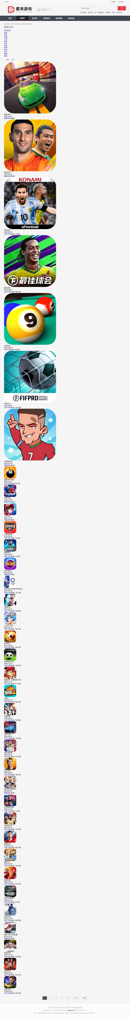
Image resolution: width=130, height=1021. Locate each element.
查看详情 (7, 118)
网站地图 (74, 1007)
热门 (13, 59)
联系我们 (55, 1007)
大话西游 (107, 12)
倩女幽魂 (100, 12)
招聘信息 (62, 1007)
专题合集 (71, 18)
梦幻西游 (83, 12)
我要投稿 (80, 1007)
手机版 (113, 1)
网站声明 (68, 1007)
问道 (113, 12)
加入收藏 (121, 1)
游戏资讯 (46, 18)
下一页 (75, 998)
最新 (7, 59)
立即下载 (7, 234)
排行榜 (34, 18)
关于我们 (49, 1007)
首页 (7, 1)
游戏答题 (59, 18)
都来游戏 (59, 1010)
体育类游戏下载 (26, 24)
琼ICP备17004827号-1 (81, 1010)
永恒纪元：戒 (92, 12)
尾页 (84, 998)
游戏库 (22, 18)
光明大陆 (119, 12)
